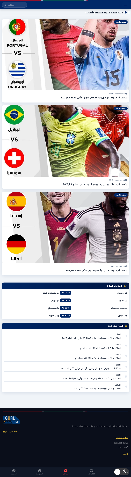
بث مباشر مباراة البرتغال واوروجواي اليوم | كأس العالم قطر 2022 (94, 98)
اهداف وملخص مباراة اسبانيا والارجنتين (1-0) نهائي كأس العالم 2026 (91, 338)
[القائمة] (125, 4)
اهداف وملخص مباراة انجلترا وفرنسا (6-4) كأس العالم (98, 358)
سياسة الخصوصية (121, 443)
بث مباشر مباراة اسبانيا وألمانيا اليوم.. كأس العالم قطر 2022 (96, 270)
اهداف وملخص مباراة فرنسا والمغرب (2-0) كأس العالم (97, 388)
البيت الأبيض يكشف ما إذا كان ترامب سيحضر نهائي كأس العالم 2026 (92, 378)
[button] (121, 471)
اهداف (118, 334)
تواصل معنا (123, 447)
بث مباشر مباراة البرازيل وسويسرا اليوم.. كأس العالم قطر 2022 (95, 184)
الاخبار (118, 364)
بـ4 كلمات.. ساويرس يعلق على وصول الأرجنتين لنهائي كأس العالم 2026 (90, 368)
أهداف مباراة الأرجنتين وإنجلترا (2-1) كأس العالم (100, 348)
